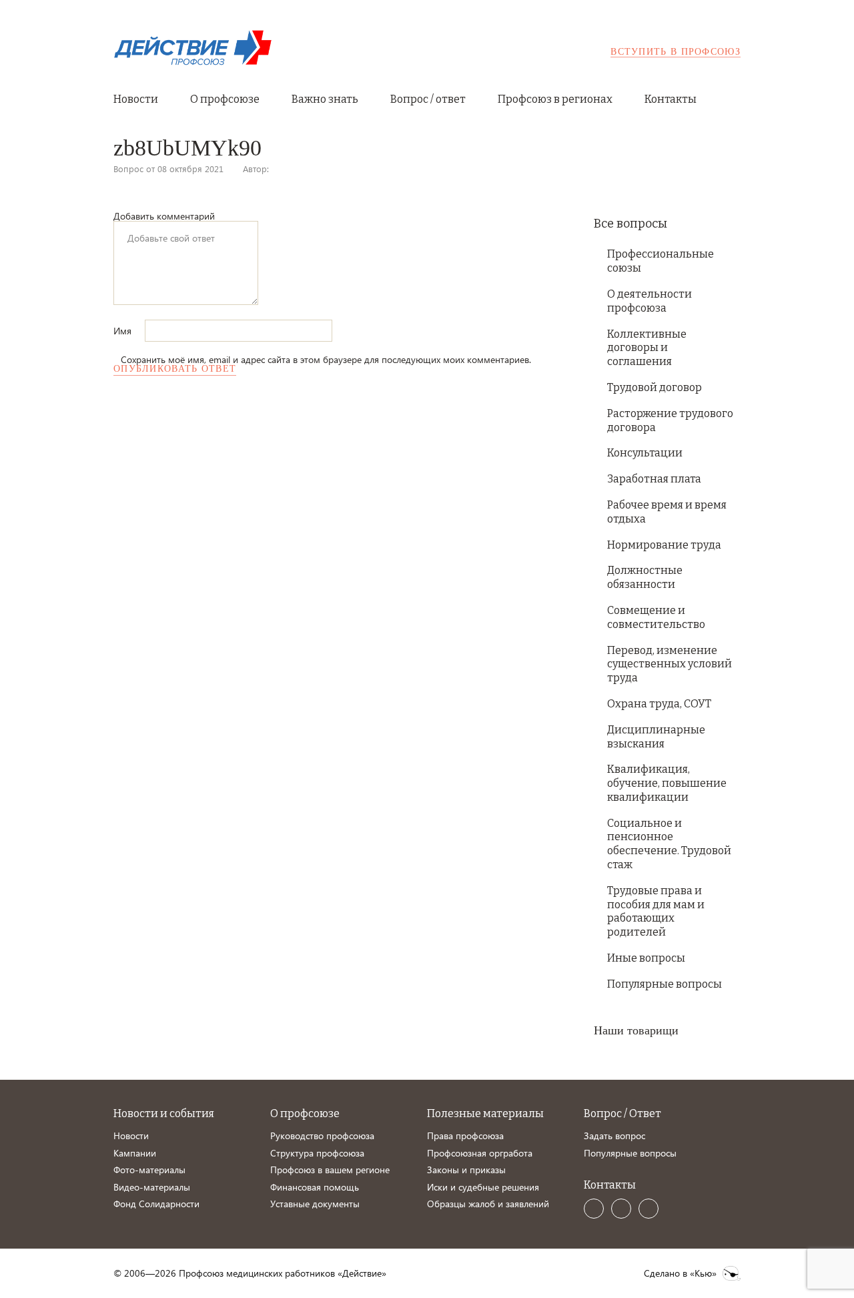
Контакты (671, 99)
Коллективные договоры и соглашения (647, 348)
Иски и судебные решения (483, 1187)
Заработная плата (654, 478)
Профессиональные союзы (660, 261)
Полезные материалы (485, 1113)
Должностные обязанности (645, 577)
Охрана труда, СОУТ (659, 703)
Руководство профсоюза (322, 1135)
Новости (135, 99)
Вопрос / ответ (428, 99)
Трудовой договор (654, 387)
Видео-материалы (151, 1187)
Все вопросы (630, 223)
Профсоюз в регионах (555, 99)
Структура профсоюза (317, 1153)
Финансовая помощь (314, 1187)
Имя (123, 330)
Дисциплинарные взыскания (656, 736)
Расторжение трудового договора (670, 420)
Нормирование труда (664, 545)
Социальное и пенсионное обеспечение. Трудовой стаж (669, 844)
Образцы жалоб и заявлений (488, 1203)
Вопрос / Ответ (622, 1113)
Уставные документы (315, 1203)
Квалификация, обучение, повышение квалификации (667, 783)
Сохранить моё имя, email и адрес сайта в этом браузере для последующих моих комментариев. (326, 359)
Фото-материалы (149, 1169)
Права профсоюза (465, 1135)
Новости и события (163, 1113)
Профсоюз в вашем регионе (330, 1169)
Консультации (645, 452)
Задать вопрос (614, 1135)
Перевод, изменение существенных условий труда (669, 664)
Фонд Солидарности (156, 1203)
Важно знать (325, 99)
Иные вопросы (646, 958)
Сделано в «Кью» (680, 1273)
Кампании (134, 1153)
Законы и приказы (466, 1169)
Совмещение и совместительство (656, 617)
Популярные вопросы (664, 984)
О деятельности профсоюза (649, 301)
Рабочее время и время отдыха (667, 512)
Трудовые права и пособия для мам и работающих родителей (656, 911)
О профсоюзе (225, 99)
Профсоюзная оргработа (479, 1153)
